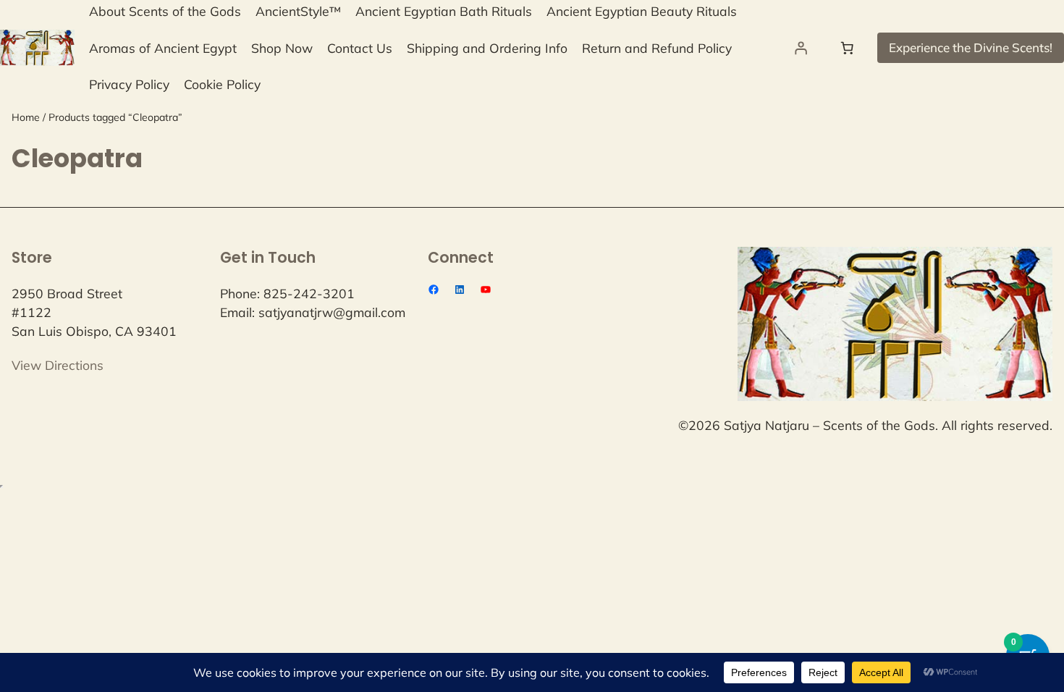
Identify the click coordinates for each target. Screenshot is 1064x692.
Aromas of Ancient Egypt (163, 48)
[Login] (800, 48)
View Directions (58, 365)
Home (26, 117)
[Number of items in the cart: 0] (847, 48)
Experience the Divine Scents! (970, 47)
